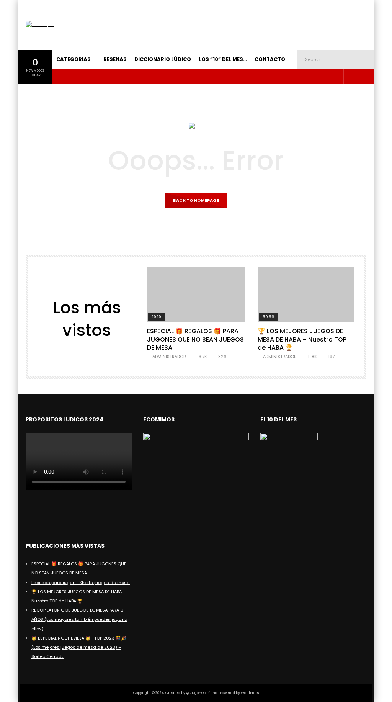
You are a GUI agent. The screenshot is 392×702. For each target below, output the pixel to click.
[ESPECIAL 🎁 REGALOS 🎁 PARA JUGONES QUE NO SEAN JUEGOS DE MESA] (196, 294)
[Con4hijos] (40, 25)
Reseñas (115, 59)
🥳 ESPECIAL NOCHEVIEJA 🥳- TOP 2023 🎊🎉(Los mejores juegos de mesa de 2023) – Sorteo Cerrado (78, 647)
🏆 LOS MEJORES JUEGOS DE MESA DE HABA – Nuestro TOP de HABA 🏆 (302, 339)
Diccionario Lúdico (162, 59)
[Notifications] (366, 76)
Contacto (270, 59)
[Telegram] (335, 76)
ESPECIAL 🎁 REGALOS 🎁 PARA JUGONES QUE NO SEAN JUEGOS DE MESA (195, 339)
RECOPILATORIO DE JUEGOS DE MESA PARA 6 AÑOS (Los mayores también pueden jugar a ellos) (79, 619)
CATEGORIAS (73, 59)
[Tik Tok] (351, 76)
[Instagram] (320, 76)
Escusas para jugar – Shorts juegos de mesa (80, 582)
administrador (169, 356)
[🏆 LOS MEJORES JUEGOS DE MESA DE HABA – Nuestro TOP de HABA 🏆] (306, 294)
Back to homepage (196, 200)
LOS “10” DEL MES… (223, 59)
